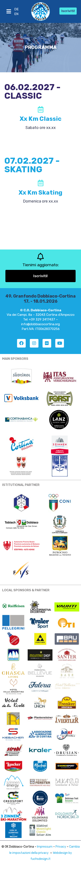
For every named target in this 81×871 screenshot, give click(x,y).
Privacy (61, 846)
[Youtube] (59, 343)
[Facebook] (21, 343)
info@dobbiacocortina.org (40, 324)
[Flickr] (47, 343)
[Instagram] (34, 343)
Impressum (44, 846)
